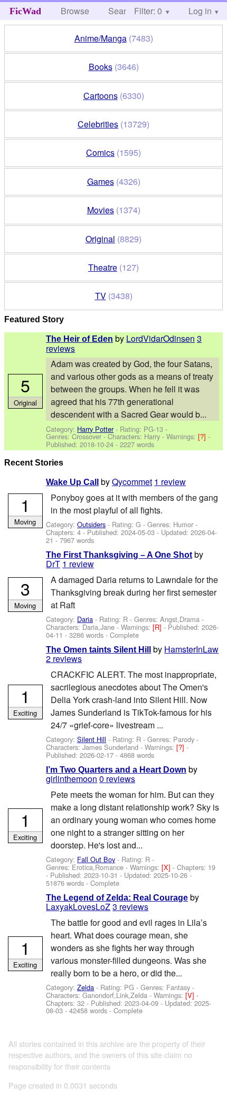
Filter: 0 (148, 11)
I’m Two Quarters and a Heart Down (116, 769)
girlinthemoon (71, 779)
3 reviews (130, 907)
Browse (75, 11)
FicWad (25, 11)
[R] (158, 627)
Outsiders (91, 524)
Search (121, 11)
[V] (190, 995)
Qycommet (132, 482)
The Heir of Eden (79, 338)
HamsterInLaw (191, 649)
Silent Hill (91, 739)
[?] (203, 436)
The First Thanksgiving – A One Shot (119, 554)
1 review (170, 482)
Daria (85, 619)
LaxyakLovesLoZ (78, 907)
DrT (53, 564)
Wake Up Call (72, 482)
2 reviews (64, 659)
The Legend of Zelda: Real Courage (117, 897)
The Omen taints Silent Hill (98, 649)
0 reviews (117, 779)
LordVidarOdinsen (160, 338)
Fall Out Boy (96, 859)
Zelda (85, 987)
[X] (167, 867)
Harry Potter (95, 429)
